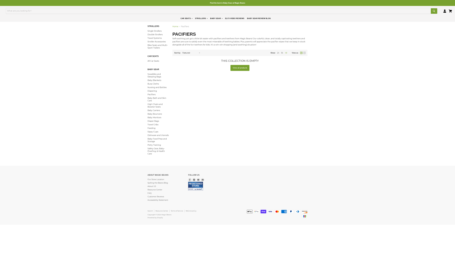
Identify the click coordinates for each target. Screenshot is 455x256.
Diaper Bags (153, 121)
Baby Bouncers (155, 114)
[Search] (434, 11)
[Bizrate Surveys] (199, 189)
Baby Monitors (154, 117)
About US (152, 186)
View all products (240, 68)
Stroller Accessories (157, 42)
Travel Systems (155, 38)
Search (150, 211)
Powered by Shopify (155, 218)
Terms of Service (177, 211)
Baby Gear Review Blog (259, 18)
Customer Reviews (156, 196)
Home (175, 26)
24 (278, 53)
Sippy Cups (153, 132)
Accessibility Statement (158, 200)
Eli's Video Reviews (234, 18)
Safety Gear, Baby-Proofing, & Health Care (156, 151)
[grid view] (301, 53)
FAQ (150, 193)
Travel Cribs (153, 124)
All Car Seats (153, 61)
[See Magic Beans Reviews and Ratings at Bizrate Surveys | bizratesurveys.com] (195, 186)
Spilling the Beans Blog (158, 183)
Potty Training (154, 145)
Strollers (200, 18)
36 (282, 53)
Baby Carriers (154, 110)
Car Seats (186, 18)
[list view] (304, 53)
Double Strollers (155, 34)
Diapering (152, 91)
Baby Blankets (154, 80)
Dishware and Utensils (158, 135)
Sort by (177, 53)
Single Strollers (155, 31)
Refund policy (191, 211)
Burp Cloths (153, 84)
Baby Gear (215, 18)
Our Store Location (156, 179)
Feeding (151, 128)
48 (286, 53)
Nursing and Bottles (157, 87)
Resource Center (155, 190)
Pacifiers (152, 94)
